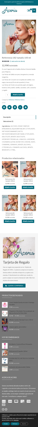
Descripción (7, 117)
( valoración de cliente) (17, 61)
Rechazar (15, 423)
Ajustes (24, 423)
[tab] (19, 117)
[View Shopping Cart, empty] (29, 10)
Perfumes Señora (19, 100)
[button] (4, 107)
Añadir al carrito (18, 94)
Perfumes (11, 100)
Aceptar (6, 423)
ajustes (16, 420)
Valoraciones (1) (8, 121)
